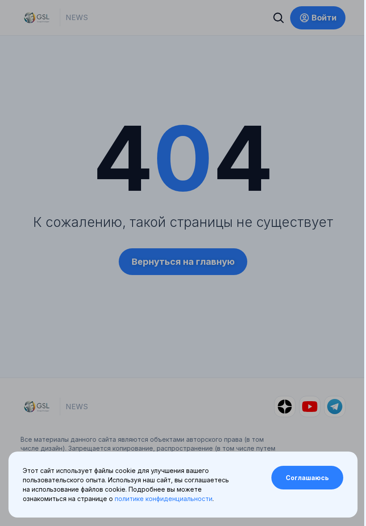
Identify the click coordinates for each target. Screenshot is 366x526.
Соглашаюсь (307, 477)
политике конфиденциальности (163, 498)
